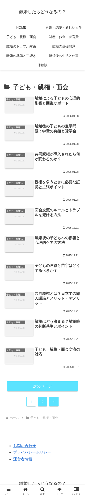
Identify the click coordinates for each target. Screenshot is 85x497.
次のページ (42, 386)
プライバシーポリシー (32, 452)
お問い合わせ (24, 446)
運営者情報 (22, 459)
